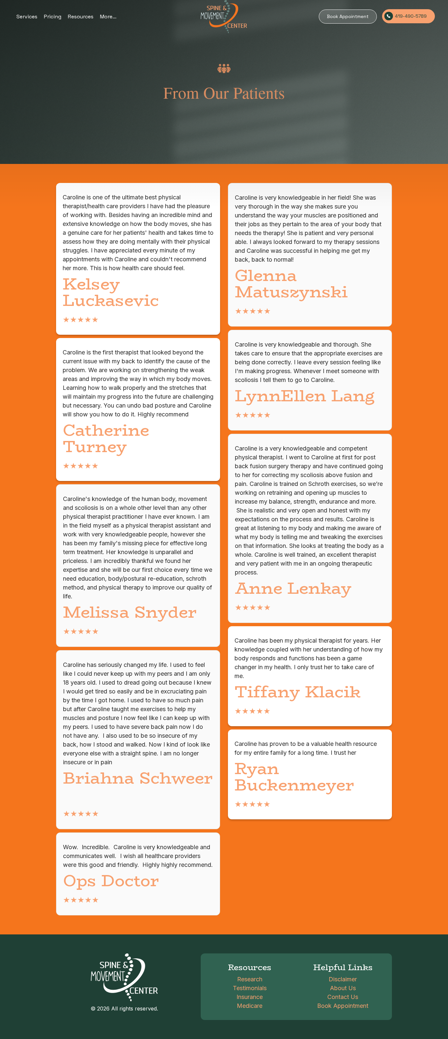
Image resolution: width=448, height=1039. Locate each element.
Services (26, 16)
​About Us (343, 988)
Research (249, 979)
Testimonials (250, 988)
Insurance (249, 996)
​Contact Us (342, 996)
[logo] (224, 16)
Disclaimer (343, 979)
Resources (80, 16)
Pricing (52, 16)
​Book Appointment (342, 1005)
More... (108, 16)
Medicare (249, 1005)
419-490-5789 (411, 16)
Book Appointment (348, 16)
